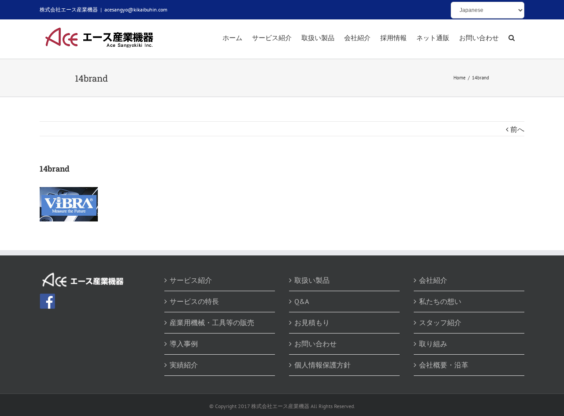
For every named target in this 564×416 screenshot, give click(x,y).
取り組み (433, 343)
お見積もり (312, 322)
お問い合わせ (315, 343)
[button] (511, 38)
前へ (517, 129)
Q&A (301, 301)
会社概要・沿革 (443, 364)
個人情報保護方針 (322, 364)
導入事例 (184, 343)
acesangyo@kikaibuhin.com (135, 9)
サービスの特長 (194, 301)
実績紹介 (184, 364)
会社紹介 (433, 280)
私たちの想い (440, 301)
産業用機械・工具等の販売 (212, 322)
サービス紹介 (191, 280)
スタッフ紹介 (440, 322)
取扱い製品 (312, 280)
